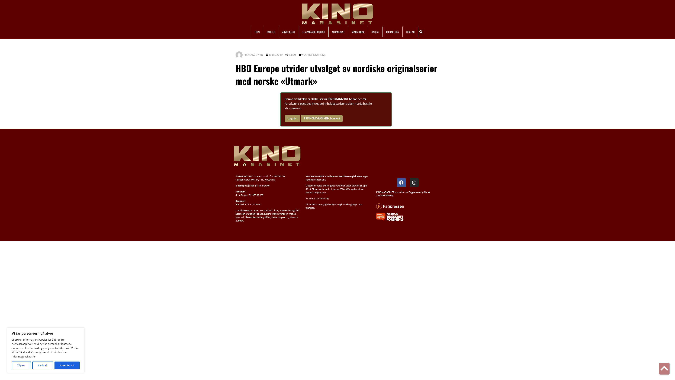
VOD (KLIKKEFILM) (314, 54)
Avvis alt (43, 365)
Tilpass (21, 365)
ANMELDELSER (288, 32)
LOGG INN (410, 32)
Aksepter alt (67, 365)
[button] (421, 32)
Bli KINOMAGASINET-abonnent (322, 118)
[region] (45, 350)
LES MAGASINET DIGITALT (314, 32)
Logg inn (292, 118)
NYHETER (271, 32)
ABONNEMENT (338, 32)
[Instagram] (414, 182)
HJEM (257, 32)
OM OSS (375, 32)
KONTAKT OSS (392, 32)
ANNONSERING (358, 32)
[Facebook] (401, 182)
